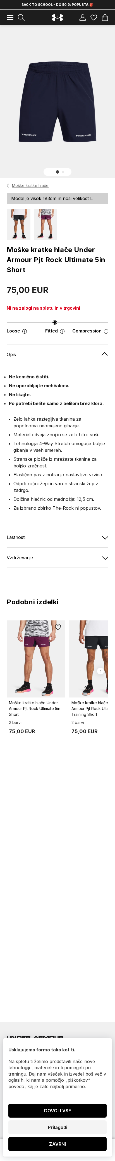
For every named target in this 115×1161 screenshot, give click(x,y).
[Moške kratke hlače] (8, 186)
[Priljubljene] (93, 17)
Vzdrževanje (20, 557)
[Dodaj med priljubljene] (58, 627)
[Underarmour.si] (57, 17)
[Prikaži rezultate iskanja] (21, 17)
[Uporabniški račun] (82, 17)
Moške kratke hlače (30, 185)
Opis (11, 354)
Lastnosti (16, 537)
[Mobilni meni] (10, 17)
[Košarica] (105, 17)
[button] (57, 172)
